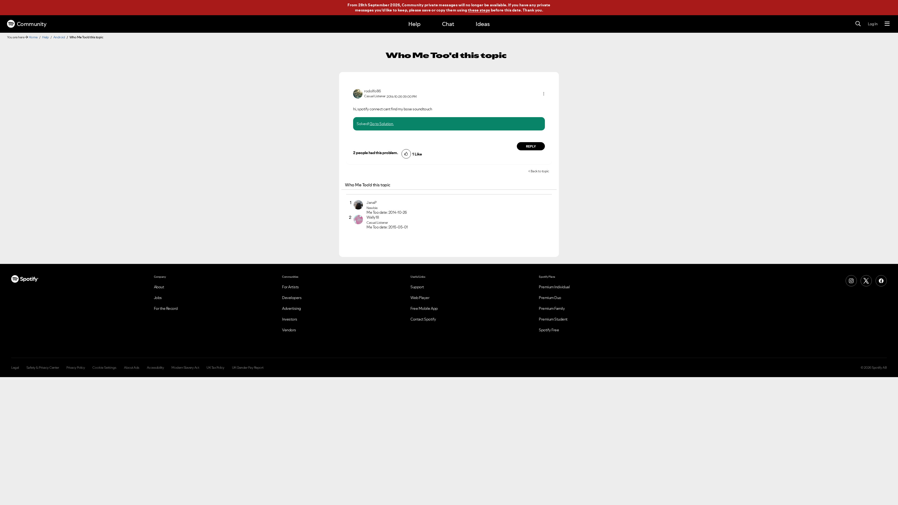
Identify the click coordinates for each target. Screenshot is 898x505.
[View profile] (357, 93)
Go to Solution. (381, 123)
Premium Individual (554, 286)
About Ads (131, 367)
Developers (291, 297)
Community (32, 24)
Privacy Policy (75, 367)
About (159, 286)
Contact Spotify (423, 319)
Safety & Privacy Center (42, 367)
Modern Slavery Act (185, 367)
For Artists (290, 286)
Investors (289, 319)
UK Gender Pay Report (248, 367)
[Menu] (887, 24)
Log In (872, 23)
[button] (543, 93)
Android (59, 37)
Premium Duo (550, 297)
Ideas (483, 24)
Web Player (419, 297)
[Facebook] (881, 280)
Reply (531, 146)
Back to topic (540, 171)
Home (33, 37)
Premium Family (552, 308)
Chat (448, 24)
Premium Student (553, 319)
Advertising (291, 308)
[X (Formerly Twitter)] (866, 280)
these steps (479, 10)
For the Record (166, 308)
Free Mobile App (424, 308)
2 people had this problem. (375, 152)
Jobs (158, 297)
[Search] (858, 24)
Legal (15, 367)
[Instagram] (851, 280)
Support (417, 286)
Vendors (289, 329)
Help (414, 24)
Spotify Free (549, 329)
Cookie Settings (104, 367)
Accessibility (155, 367)
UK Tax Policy (215, 367)
